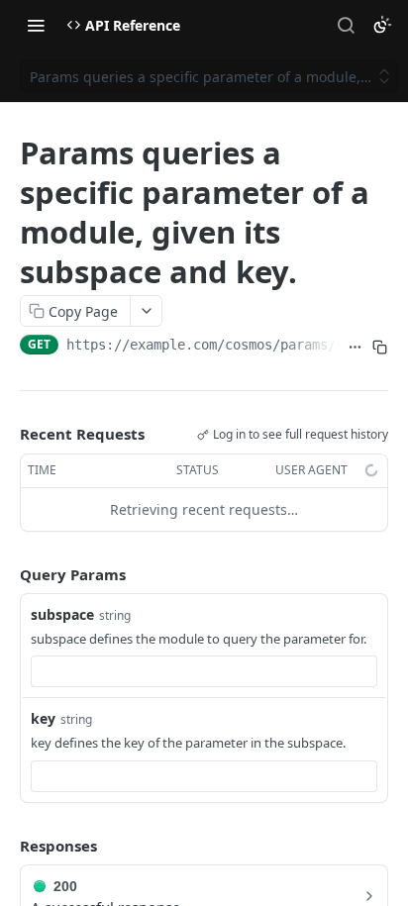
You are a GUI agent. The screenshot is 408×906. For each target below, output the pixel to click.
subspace (62, 614)
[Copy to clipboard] (379, 346)
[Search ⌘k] (345, 25)
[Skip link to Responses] (6, 846)
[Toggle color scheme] (382, 25)
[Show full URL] (355, 346)
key (43, 718)
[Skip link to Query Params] (6, 574)
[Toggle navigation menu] (35, 25)
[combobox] (204, 671)
